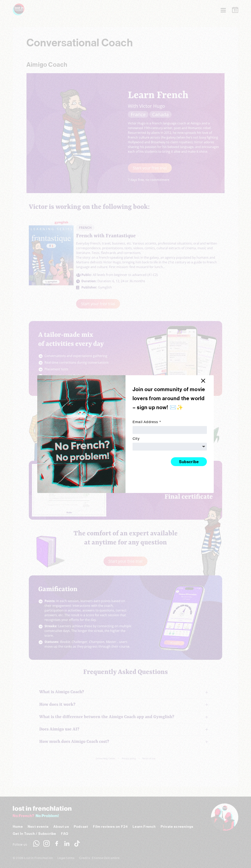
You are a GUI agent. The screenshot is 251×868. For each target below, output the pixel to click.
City (136, 438)
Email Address (147, 422)
